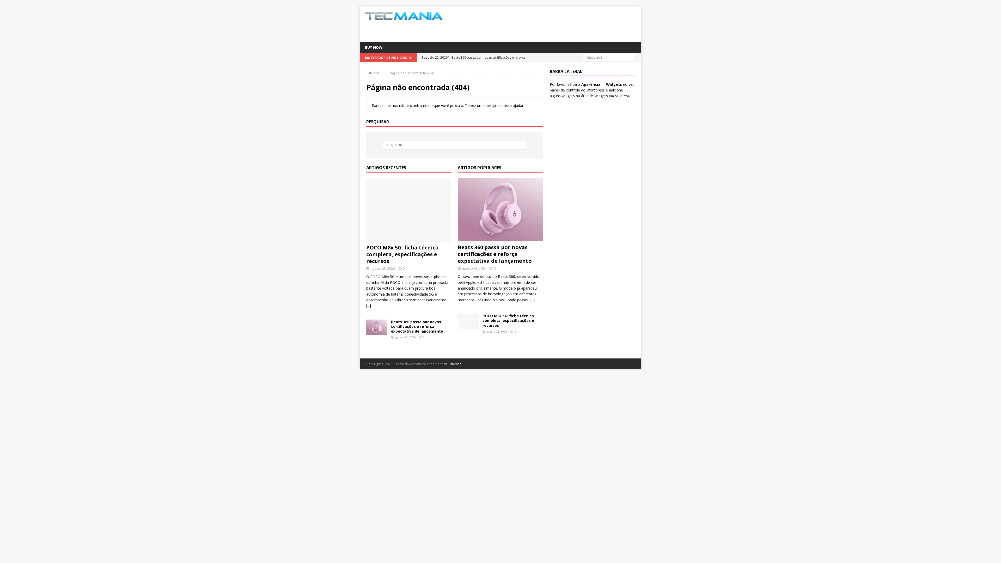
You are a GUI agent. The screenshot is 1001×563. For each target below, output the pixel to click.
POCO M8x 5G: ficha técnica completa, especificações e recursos (402, 254)
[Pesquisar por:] (609, 57)
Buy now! (374, 47)
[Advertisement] (551, 23)
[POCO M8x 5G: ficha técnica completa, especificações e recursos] (408, 210)
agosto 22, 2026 (405, 337)
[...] (368, 305)
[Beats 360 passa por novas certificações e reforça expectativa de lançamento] (376, 327)
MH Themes (452, 364)
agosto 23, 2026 (382, 268)
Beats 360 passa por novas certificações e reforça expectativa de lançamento (417, 326)
